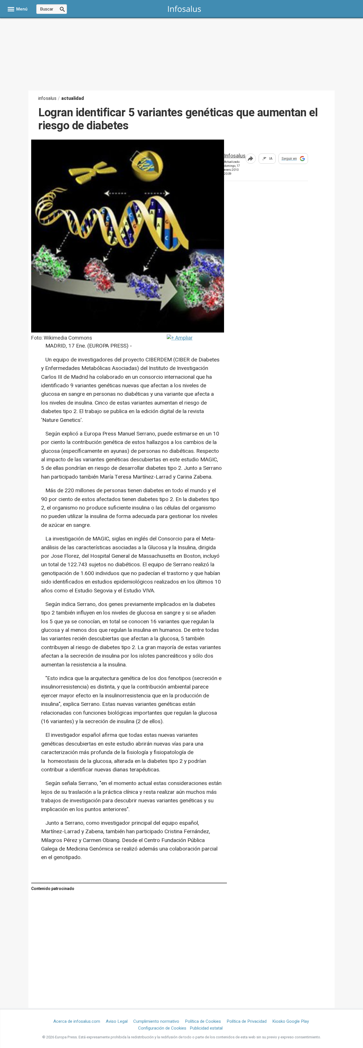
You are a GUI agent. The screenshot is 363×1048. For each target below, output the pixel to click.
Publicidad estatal (206, 1028)
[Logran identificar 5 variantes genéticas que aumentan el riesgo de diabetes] (127, 331)
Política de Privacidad (247, 1021)
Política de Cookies (203, 1021)
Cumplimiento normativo (156, 1021)
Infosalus (235, 156)
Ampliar (183, 338)
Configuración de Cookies (162, 1028)
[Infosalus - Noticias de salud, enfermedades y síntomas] (184, 8)
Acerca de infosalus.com (76, 1021)
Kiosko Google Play (290, 1021)
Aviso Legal (117, 1021)
